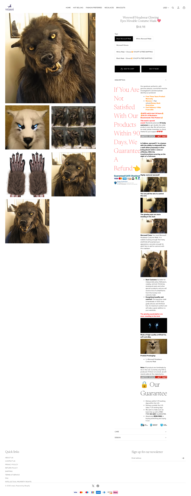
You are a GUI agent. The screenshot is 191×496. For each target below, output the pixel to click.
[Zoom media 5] (73, 174)
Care (117, 432)
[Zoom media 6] (27, 221)
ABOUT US (9, 458)
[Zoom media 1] (50, 58)
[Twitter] (93, 485)
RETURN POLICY (11, 468)
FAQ (6, 478)
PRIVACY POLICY (11, 465)
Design (118, 438)
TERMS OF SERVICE (12, 475)
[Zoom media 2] (27, 127)
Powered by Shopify (23, 486)
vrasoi (13, 486)
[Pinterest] (97, 485)
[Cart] (184, 8)
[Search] (173, 8)
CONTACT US (10, 461)
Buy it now (154, 69)
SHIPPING (9, 471)
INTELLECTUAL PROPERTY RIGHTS (18, 482)
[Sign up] (183, 458)
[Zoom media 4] (27, 174)
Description (120, 80)
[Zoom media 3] (73, 127)
